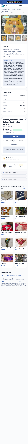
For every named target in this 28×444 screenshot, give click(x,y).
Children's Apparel (16, 9)
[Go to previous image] (3, 24)
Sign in (20, 5)
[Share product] (25, 120)
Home (2, 9)
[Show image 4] (25, 38)
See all (24, 187)
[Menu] (25, 5)
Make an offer (9, 140)
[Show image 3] (18, 38)
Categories (7, 9)
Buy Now (15, 136)
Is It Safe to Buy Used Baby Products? (11, 281)
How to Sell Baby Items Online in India (11, 275)
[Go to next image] (24, 24)
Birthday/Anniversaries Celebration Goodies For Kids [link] (12, 12)
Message (21, 140)
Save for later (15, 144)
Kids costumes (4, 11)
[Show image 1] (4, 38)
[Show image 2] (11, 38)
